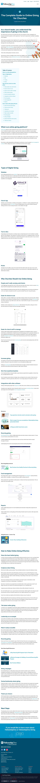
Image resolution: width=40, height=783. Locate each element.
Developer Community (19, 772)
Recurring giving (7, 98)
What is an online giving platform (9, 72)
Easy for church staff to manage (10, 90)
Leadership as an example (9, 111)
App (5, 78)
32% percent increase (16, 57)
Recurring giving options (5, 435)
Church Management (5, 768)
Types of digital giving (7, 74)
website (15, 174)
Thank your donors (7, 120)
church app (13, 204)
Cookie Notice (4, 758)
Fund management (7, 100)
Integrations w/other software (9, 96)
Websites (6, 76)
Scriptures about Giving (8, 107)
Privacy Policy (4, 754)
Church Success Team (18, 769)
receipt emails (34, 699)
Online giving (3, 129)
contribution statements (8, 336)
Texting (5, 80)
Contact (25, 1)
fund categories (28, 475)
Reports (5, 102)
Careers (30, 770)
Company (31, 766)
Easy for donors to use (8, 88)
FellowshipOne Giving (18, 712)
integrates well (17, 385)
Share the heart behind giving (9, 105)
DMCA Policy (4, 761)
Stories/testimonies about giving (10, 118)
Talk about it (6, 109)
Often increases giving (8, 92)
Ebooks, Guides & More (19, 768)
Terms (2, 755)
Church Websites (4, 772)
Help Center (17, 770)
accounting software (30, 388)
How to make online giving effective (10, 103)
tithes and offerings (9, 47)
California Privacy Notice (6, 756)
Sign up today (12, 718)
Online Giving (3, 770)
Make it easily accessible (8, 113)
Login (28, 1)
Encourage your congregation (6, 642)
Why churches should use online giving (9, 84)
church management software (19, 389)
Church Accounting (4, 769)
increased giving (18, 340)
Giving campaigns (7, 116)
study (37, 285)
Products (3, 766)
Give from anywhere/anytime (9, 94)
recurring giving (7, 365)
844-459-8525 (36, 1)
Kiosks (5, 81)
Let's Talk (20, 733)
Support (31, 1)
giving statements (16, 305)
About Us (30, 768)
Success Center (18, 766)
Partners (30, 772)
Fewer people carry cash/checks (10, 87)
